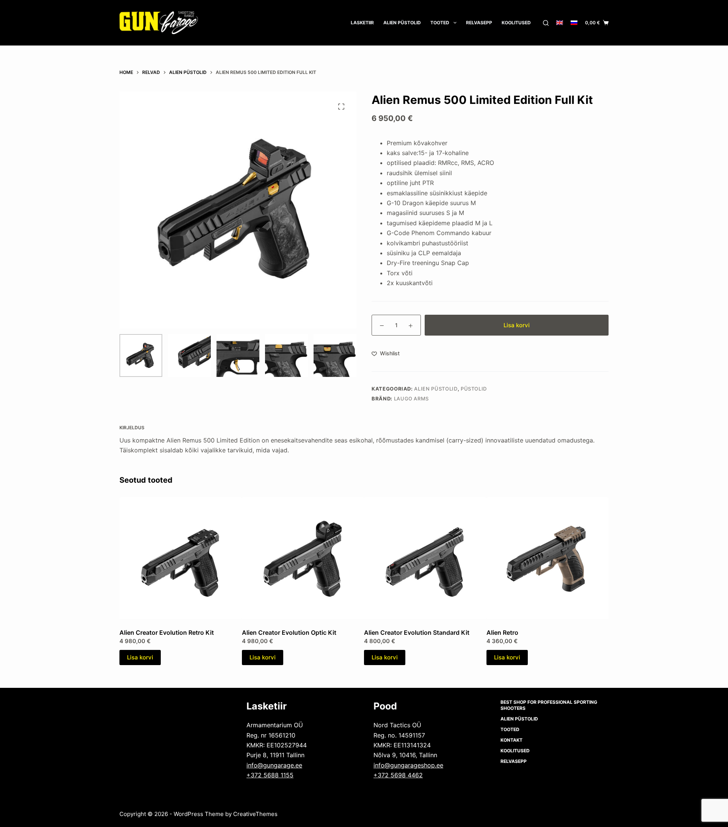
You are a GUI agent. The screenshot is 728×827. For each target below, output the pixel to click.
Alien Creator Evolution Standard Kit (416, 632)
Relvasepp (479, 22)
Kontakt (511, 740)
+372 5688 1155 (269, 775)
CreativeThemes (255, 814)
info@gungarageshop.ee (408, 765)
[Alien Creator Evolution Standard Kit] (425, 558)
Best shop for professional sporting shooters (548, 705)
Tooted (439, 22)
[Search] (546, 23)
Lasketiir (362, 22)
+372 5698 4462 (398, 775)
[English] (559, 22)
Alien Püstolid (435, 389)
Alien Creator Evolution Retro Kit (166, 632)
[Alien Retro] (547, 558)
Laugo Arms (411, 398)
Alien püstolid (402, 22)
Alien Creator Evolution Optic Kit (289, 632)
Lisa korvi (517, 325)
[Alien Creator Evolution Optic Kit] (303, 558)
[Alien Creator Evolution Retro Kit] (180, 558)
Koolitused (516, 22)
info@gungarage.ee (274, 765)
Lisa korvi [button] (140, 657)
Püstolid (474, 389)
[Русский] (574, 22)
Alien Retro (502, 632)
